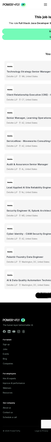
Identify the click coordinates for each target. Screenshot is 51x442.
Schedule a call (10, 417)
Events (6, 354)
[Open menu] (45, 4)
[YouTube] (13, 331)
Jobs (5, 349)
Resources (7, 393)
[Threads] (23, 331)
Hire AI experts (9, 378)
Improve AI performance (14, 383)
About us (7, 408)
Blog (5, 359)
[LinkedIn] (9, 331)
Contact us (8, 412)
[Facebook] (4, 331)
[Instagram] (18, 331)
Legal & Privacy (41, 431)
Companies (8, 363)
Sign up (6, 344)
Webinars (7, 388)
